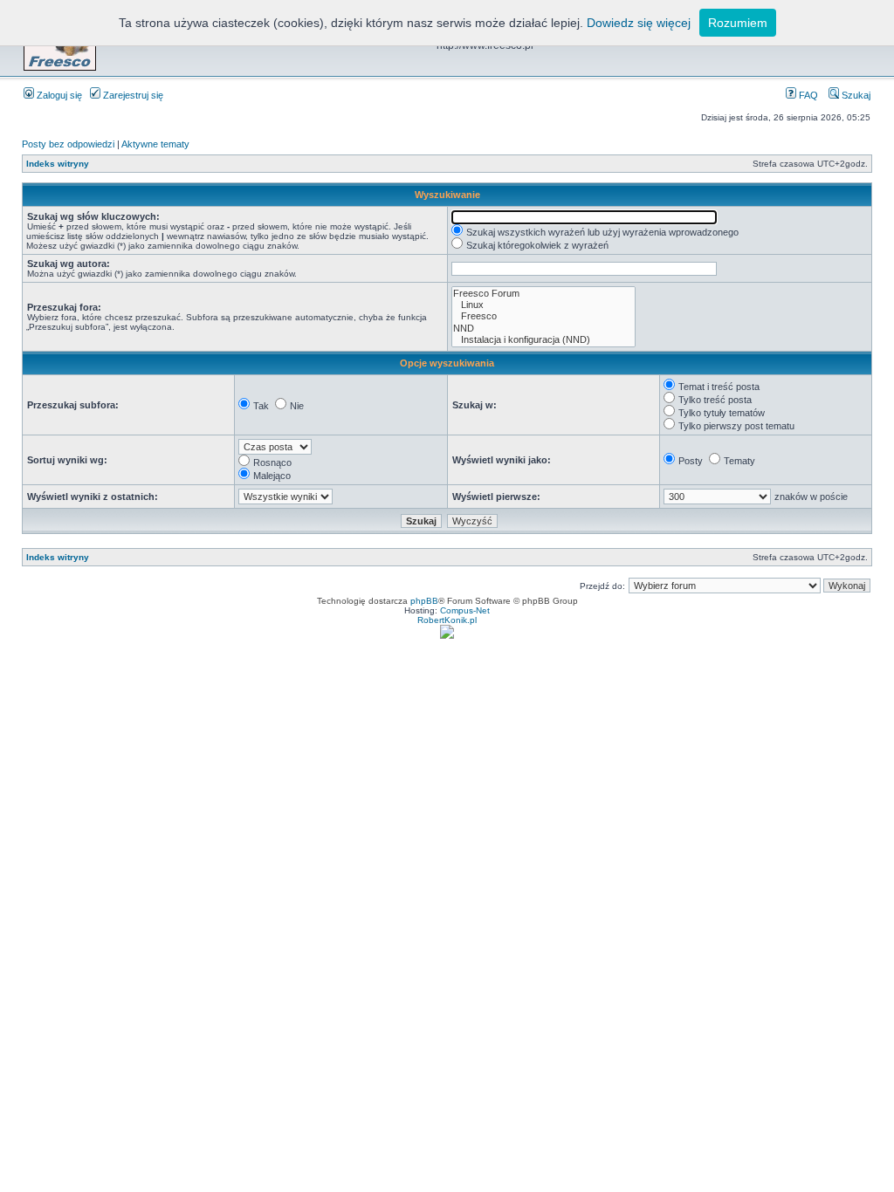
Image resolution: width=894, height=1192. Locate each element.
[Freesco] (543, 316)
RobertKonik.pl (447, 620)
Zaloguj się (58, 95)
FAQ (807, 95)
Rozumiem (737, 23)
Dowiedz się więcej (639, 23)
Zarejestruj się (131, 95)
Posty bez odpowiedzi (68, 144)
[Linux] (543, 305)
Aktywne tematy (155, 144)
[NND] (543, 328)
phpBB (424, 601)
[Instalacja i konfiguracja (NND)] (543, 340)
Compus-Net (465, 610)
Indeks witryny (57, 163)
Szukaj (854, 95)
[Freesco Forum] (543, 293)
